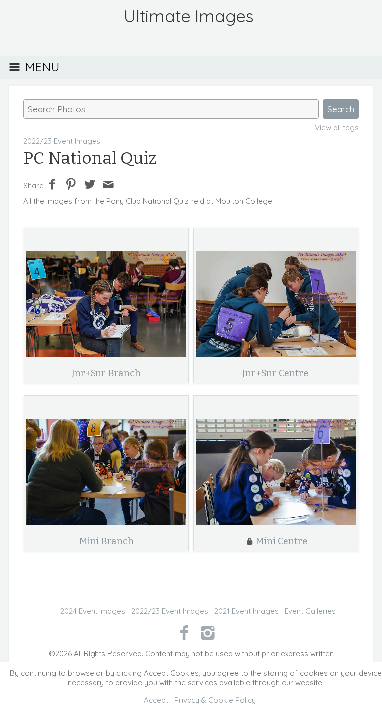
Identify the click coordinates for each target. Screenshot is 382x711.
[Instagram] (208, 632)
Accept (156, 700)
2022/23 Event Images (61, 141)
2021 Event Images (246, 611)
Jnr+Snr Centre (275, 373)
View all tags (337, 127)
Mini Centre (281, 541)
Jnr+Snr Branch (106, 373)
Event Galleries (310, 611)
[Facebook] (184, 632)
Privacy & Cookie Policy (215, 700)
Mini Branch (106, 541)
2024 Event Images (92, 611)
